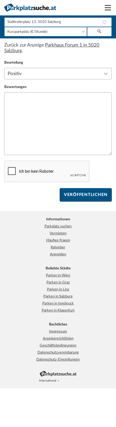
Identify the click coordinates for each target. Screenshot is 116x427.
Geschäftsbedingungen (58, 345)
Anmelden (58, 254)
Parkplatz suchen (58, 226)
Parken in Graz (58, 282)
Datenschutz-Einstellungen (58, 359)
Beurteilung (13, 62)
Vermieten (58, 233)
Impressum (58, 331)
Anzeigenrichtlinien (58, 338)
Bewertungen (15, 87)
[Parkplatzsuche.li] (75, 380)
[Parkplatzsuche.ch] (69, 380)
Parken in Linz (58, 289)
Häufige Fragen (58, 240)
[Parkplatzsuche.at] (63, 380)
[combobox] (58, 22)
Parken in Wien (58, 275)
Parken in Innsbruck (58, 303)
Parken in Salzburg (58, 296)
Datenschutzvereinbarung (58, 352)
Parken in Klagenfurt (58, 310)
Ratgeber (58, 247)
